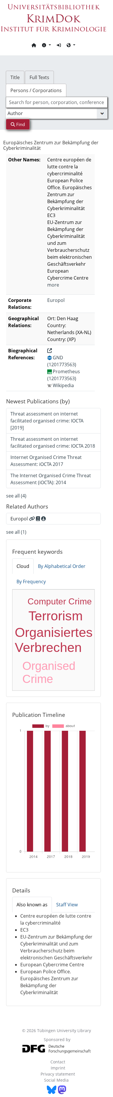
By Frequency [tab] (31, 581)
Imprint (58, 1068)
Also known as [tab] (32, 904)
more (53, 285)
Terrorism (55, 615)
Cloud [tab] (23, 566)
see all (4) (16, 496)
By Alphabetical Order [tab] (61, 566)
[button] (46, 44)
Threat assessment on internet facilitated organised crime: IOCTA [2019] (46, 421)
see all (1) (16, 532)
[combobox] (56, 102)
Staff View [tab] (67, 904)
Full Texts (39, 77)
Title (15, 77)
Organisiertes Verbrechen (54, 640)
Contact (57, 1062)
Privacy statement (58, 1074)
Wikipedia (63, 385)
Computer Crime (60, 601)
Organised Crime (48, 672)
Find (20, 124)
